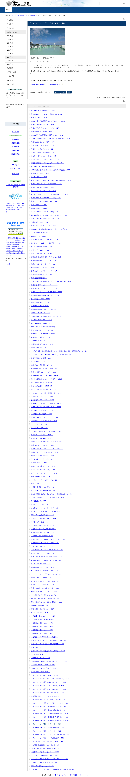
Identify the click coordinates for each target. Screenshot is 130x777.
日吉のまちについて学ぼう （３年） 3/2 (45, 159)
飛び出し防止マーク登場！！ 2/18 (42, 187)
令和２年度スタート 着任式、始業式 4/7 (45, 748)
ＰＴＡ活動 (10, 76)
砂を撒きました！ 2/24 (39, 177)
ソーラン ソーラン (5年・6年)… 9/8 (45, 480)
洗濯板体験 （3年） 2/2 (39, 222)
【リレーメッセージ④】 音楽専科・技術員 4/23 (49, 727)
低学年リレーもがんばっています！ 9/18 (46, 452)
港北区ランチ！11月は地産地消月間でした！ (45, 333)
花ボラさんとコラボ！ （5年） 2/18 (43, 191)
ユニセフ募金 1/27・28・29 (40, 232)
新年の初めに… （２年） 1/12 (42, 267)
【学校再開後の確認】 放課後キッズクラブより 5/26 (49, 661)
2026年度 (10, 36)
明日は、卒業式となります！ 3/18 (42, 124)
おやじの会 (15, 174)
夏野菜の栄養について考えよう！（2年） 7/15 (46, 560)
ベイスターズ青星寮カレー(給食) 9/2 (43, 490)
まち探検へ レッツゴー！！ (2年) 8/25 (44, 508)
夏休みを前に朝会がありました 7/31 (43, 532)
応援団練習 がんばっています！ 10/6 (44, 421)
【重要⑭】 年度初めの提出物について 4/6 (45, 752)
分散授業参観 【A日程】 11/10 (41, 358)
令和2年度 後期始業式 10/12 (42, 410)
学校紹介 (10, 20)
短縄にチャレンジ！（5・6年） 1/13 (43, 264)
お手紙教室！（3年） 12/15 (40, 299)
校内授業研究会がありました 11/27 (42, 330)
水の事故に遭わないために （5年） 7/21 (45, 543)
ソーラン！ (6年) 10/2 (39, 424)
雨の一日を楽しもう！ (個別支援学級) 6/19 (46, 602)
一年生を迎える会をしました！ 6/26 (44, 591)
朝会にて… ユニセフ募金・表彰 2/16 (44, 201)
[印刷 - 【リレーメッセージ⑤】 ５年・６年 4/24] (124, 18)
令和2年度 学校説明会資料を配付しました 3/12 (47, 135)
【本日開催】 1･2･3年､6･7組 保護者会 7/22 (47, 550)
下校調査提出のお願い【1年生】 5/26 (43, 668)
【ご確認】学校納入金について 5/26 (43, 665)
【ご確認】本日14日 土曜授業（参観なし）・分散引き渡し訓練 (51, 354)
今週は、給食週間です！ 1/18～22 (42, 253)
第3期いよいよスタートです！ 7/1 (42, 584)
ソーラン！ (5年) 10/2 (39, 428)
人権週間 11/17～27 (38, 341)
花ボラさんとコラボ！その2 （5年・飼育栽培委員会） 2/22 (51, 180)
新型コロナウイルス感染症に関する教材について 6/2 (48, 651)
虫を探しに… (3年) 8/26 (40, 504)
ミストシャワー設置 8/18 (40, 522)
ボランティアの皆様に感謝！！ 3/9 (42, 145)
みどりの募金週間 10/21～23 (41, 386)
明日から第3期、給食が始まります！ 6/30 (45, 588)
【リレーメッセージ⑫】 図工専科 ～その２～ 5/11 (48, 699)
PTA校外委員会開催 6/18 (40, 605)
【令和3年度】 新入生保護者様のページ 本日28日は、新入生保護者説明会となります (59, 351)
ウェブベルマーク (15, 168)
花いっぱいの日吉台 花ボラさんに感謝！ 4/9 (47, 741)
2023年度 (10, 46)
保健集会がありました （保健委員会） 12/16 (46, 292)
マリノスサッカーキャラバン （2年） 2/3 (45, 218)
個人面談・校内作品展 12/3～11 (41, 320)
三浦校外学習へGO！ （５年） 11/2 (43, 372)
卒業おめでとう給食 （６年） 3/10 (43, 142)
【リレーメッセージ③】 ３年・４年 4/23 (46, 731)
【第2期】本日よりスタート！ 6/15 (43, 616)
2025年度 (10, 39)
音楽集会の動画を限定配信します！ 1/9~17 (45, 295)
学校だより (10, 28)
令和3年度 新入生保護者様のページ (43, 166)
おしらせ (10, 80)
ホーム (8, 9)
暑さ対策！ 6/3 (36, 647)
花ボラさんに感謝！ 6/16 (39, 612)
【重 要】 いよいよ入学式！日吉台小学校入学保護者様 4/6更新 (52, 769)
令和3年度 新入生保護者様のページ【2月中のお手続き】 (49, 229)
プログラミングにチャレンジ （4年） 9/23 (47, 449)
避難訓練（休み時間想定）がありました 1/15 (46, 257)
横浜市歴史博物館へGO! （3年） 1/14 (44, 260)
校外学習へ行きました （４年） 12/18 (44, 285)
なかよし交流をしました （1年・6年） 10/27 (46, 379)
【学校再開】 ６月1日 (39, 654)
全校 (8, 264)
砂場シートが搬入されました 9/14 (44, 466)
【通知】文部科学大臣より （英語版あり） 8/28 (47, 497)
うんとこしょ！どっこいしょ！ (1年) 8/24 (45, 511)
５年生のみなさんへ (37, 84)
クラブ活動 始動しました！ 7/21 (42, 546)
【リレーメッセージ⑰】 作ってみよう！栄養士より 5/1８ (50, 679)
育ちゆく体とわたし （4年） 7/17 (43, 553)
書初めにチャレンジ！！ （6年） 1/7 (44, 271)
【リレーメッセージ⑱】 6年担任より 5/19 (45, 675)
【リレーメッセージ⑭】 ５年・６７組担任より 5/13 (48, 689)
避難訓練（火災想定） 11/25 (40, 337)
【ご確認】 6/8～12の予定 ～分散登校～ (44, 637)
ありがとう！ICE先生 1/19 (41, 250)
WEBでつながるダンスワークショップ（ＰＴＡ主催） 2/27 (50, 170)
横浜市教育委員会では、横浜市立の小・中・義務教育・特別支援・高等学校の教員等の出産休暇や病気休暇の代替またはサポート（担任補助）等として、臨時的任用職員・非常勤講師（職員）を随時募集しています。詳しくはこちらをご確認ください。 (15, 246)
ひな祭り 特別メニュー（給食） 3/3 (43, 156)
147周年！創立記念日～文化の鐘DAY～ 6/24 (45, 598)
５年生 (57, 92)
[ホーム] (52, 3)
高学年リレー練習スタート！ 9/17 (44, 455)
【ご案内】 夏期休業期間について (42, 536)
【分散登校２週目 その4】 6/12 (42, 623)
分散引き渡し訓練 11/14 (39, 347)
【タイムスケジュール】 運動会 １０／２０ (46, 393)
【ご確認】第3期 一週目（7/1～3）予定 (45, 595)
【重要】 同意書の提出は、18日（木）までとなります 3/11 (50, 138)
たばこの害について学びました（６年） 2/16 (46, 198)
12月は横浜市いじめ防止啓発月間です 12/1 (45, 327)
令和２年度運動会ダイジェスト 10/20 (43, 389)
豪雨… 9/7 (36, 483)
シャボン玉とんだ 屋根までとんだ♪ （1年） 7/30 (48, 539)
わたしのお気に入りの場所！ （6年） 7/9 (45, 570)
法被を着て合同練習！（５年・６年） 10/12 (46, 407)
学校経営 (10, 24)
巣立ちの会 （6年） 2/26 (40, 173)
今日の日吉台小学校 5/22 (40, 672)
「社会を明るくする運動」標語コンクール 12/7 (46, 316)
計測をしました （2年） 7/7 (41, 578)
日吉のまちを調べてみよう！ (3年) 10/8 (45, 417)
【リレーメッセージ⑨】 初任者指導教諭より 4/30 (48, 710)
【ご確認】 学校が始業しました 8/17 (43, 525)
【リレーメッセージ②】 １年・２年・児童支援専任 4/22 (51, 734)
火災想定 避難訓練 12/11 (40, 306)
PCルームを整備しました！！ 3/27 (42, 766)
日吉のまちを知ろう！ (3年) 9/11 (44, 469)
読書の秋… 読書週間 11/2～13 (41, 365)
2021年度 (10, 53)
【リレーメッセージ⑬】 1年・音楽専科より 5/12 (47, 693)
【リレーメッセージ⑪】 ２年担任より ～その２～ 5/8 (49, 703)
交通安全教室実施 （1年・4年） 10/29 (44, 375)
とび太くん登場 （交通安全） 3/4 (42, 152)
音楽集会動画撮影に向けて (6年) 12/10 (44, 309)
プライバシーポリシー (60, 775)
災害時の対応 (11, 72)
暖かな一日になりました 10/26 (41, 382)
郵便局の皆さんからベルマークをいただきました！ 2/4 (49, 215)
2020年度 (32, 15)
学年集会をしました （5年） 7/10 (42, 567)
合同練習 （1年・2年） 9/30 (42, 435)
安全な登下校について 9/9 (42, 476)
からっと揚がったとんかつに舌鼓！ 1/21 (44, 246)
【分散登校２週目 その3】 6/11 (42, 626)
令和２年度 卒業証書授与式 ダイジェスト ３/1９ (48, 121)
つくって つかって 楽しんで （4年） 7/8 (46, 574)
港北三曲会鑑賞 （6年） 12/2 (41, 323)
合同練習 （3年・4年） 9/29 (42, 438)
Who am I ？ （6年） (39, 236)
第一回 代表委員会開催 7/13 (41, 564)
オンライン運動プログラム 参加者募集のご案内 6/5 (48, 640)
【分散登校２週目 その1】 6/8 (42, 633)
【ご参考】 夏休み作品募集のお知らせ (43, 529)
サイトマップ (84, 775)
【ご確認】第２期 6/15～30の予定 (43, 619)
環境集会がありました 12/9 (40, 313)
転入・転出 (10, 84)
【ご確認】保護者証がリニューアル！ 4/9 (45, 745)
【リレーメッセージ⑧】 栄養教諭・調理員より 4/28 (49, 713)
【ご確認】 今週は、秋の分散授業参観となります (47, 431)
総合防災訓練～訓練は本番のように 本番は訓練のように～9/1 (51, 494)
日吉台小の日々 (23, 15)
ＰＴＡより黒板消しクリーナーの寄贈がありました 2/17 (49, 194)
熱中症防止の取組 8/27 (38, 501)
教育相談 (10, 68)
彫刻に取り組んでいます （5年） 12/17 (44, 288)
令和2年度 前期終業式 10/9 (41, 414)
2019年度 (10, 60)
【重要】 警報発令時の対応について (43, 487)
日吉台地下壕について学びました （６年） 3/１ (47, 163)
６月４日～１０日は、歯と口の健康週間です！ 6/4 (47, 644)
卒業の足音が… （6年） (40, 208)
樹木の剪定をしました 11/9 (40, 361)
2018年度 (10, 64)
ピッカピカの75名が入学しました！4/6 (44, 755)
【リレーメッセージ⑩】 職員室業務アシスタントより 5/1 (50, 706)
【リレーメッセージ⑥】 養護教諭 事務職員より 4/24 (50, 720)
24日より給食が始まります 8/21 (42, 515)
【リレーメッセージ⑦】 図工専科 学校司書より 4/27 (49, 717)
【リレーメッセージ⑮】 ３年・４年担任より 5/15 (47, 685)
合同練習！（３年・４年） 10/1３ (42, 400)
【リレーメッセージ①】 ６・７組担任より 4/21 (48, 738)
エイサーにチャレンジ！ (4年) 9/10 (45, 473)
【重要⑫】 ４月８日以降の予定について (44, 762)
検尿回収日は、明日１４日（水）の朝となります (47, 403)
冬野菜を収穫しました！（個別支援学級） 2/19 (46, 184)
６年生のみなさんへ (55, 84)
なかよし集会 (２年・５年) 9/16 (43, 459)
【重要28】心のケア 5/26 (40, 658)
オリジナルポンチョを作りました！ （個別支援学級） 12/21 (51, 281)
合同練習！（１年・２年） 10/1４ (42, 396)
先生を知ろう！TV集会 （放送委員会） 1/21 (46, 243)
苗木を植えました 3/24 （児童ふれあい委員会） (47, 114)
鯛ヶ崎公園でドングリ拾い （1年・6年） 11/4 (46, 368)
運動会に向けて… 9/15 (40, 462)
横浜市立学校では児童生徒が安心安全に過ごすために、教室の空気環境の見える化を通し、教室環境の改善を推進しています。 (15, 207)
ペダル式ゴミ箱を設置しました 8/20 (43, 518)
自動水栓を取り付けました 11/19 (42, 344)
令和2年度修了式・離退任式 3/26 (43, 110)
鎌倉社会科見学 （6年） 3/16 (41, 131)
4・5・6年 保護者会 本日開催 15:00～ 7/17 (47, 557)
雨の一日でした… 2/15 (39, 205)
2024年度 (10, 43)
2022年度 (10, 50)
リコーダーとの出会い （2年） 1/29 (43, 226)
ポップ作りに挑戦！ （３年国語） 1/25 (44, 239)
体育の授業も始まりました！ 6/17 (42, 609)
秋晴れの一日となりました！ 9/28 (44, 445)
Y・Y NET (15, 132)
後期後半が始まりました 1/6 (41, 274)
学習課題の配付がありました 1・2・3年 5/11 (46, 696)
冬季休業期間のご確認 (39, 278)
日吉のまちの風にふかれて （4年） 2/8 (44, 212)
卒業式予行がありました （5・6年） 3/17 (45, 128)
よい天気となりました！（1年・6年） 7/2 (45, 581)
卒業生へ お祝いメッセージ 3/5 (42, 149)
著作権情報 (73, 775)
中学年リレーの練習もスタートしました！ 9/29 (46, 442)
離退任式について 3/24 (39, 117)
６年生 (63, 92)
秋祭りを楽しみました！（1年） (42, 302)
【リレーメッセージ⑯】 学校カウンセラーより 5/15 (48, 682)
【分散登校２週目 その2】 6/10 (42, 630)
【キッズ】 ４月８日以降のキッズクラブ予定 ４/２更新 (49, 759)
